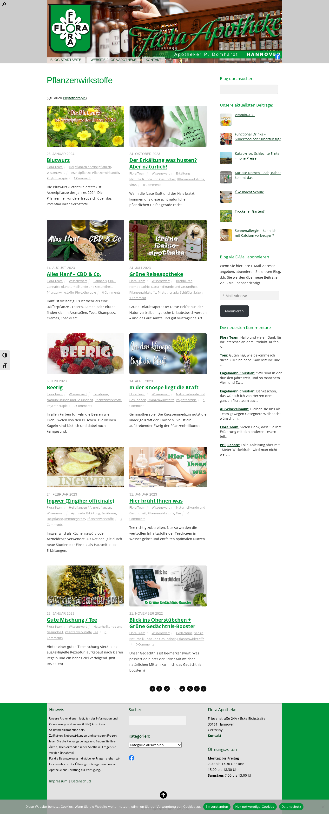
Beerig (55, 387)
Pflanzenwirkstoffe (105, 172)
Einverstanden (217, 806)
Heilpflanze (55, 519)
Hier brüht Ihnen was (156, 500)
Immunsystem (74, 519)
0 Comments (152, 184)
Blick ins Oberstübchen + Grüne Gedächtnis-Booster (162, 623)
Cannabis (100, 281)
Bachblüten (184, 281)
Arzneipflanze (81, 172)
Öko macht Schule (249, 192)
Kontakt (153, 60)
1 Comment (82, 178)
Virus (133, 184)
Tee (178, 513)
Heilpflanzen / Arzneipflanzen (90, 167)
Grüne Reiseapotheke (156, 274)
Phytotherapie (74, 98)
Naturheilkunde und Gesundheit (152, 179)
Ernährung (101, 394)
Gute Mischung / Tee (72, 619)
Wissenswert (56, 172)
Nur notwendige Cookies (254, 806)
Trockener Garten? (249, 211)
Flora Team (55, 167)
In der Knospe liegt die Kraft (163, 387)
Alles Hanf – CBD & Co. (74, 274)
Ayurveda (78, 513)
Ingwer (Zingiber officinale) (80, 500)
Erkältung (183, 173)
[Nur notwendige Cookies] (323, 806)
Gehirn (198, 633)
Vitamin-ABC (245, 115)
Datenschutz (81, 781)
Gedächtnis (184, 633)
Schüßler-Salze (190, 292)
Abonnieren (234, 311)
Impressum (58, 781)
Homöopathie (139, 286)
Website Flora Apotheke (113, 60)
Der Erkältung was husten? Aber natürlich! (163, 163)
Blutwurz (58, 160)
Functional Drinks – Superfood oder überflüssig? (258, 136)
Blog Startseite (65, 60)
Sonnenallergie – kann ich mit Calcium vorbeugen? (255, 232)
